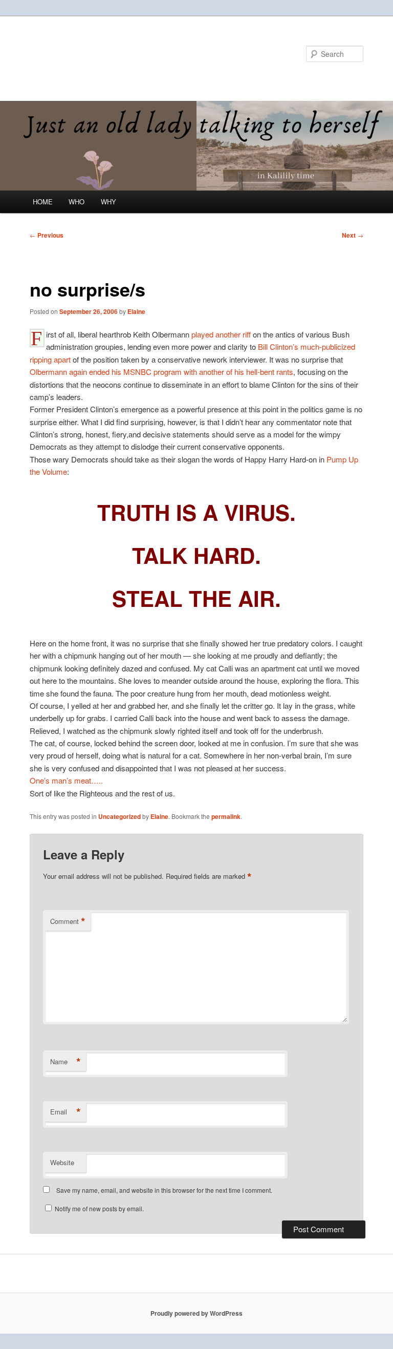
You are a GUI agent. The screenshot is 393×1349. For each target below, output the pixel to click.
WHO (76, 201)
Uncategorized (119, 816)
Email (65, 1112)
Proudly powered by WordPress (196, 1313)
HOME (43, 201)
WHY (108, 201)
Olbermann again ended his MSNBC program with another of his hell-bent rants (161, 371)
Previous (46, 235)
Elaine (136, 311)
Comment (67, 921)
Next (352, 235)
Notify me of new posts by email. (99, 1208)
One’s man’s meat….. (66, 780)
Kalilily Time (74, 54)
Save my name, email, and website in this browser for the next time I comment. (164, 1190)
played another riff (222, 334)
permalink (226, 816)
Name (65, 1061)
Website (62, 1162)
